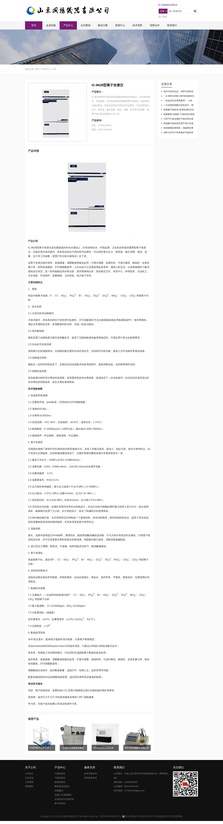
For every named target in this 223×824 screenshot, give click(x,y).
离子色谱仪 (60, 803)
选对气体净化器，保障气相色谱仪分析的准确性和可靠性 (177, 91)
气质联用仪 (60, 778)
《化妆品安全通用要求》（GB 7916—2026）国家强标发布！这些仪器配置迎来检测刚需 (177, 100)
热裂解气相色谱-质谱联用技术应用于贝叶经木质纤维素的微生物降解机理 (177, 109)
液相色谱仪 (60, 782)
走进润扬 (51, 25)
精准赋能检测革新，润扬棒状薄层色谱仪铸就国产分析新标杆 (177, 128)
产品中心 (68, 25)
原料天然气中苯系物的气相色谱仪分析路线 (177, 132)
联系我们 (172, 25)
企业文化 (29, 778)
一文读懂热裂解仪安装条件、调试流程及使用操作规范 (177, 105)
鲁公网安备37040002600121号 (140, 816)
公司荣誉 (29, 782)
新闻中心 (120, 25)
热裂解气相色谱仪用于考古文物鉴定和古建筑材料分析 (177, 123)
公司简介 (29, 773)
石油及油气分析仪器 (64, 799)
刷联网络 (178, 816)
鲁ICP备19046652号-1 (111, 816)
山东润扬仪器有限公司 (68, 816)
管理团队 (29, 786)
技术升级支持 (90, 773)
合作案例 (85, 25)
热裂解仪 (59, 790)
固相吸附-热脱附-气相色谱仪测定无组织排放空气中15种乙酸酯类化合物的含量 (178, 114)
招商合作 (155, 25)
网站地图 (160, 816)
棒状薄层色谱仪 (62, 786)
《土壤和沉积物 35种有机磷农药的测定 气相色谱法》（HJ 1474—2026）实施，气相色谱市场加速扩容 (177, 96)
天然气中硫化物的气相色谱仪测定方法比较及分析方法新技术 (177, 119)
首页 (33, 25)
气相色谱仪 (60, 773)
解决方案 (103, 25)
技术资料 (137, 25)
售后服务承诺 (90, 778)
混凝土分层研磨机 (63, 795)
